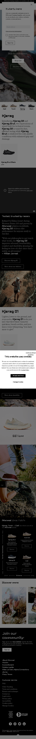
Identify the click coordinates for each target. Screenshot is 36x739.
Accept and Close (18, 375)
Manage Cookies (18, 382)
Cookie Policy (25, 370)
